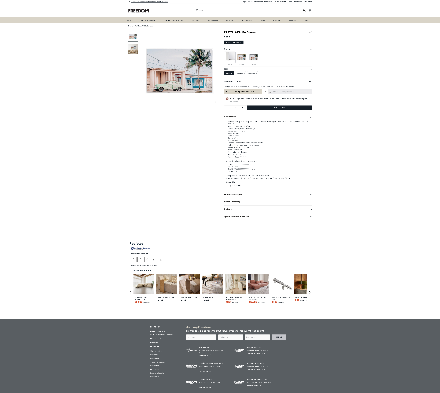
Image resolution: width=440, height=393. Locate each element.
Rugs (263, 20)
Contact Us (154, 366)
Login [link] (244, 2)
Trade (290, 2)
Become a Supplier (157, 373)
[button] (268, 81)
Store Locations (156, 351)
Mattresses (213, 20)
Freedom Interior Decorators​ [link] (211, 363)
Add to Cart (279, 108)
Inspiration (298, 2)
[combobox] (290, 91)
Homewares (247, 20)
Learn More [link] (203, 371)
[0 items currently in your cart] (310, 10)
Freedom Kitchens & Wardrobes (260, 2)
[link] (153, 11)
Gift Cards (308, 2)
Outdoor (230, 20)
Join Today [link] (204, 355)
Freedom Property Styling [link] (257, 379)
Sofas (129, 20)
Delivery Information (158, 331)
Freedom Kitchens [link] (253, 347)
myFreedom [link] (204, 347)
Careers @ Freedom (157, 362)
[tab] (268, 117)
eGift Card (154, 369)
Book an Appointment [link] (255, 353)
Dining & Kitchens (149, 20)
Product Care (155, 338)
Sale (306, 20)
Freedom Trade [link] (205, 379)
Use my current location (244, 91)
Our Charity (154, 358)
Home (130, 26)
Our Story (154, 355)
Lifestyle (292, 20)
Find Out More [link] (252, 385)
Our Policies (154, 377)
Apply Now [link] (203, 387)
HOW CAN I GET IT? (232, 81)
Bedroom (195, 20)
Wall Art (277, 20)
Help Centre (154, 342)
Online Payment (280, 2)
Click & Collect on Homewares (161, 335)
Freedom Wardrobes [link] (255, 363)
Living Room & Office (174, 20)
